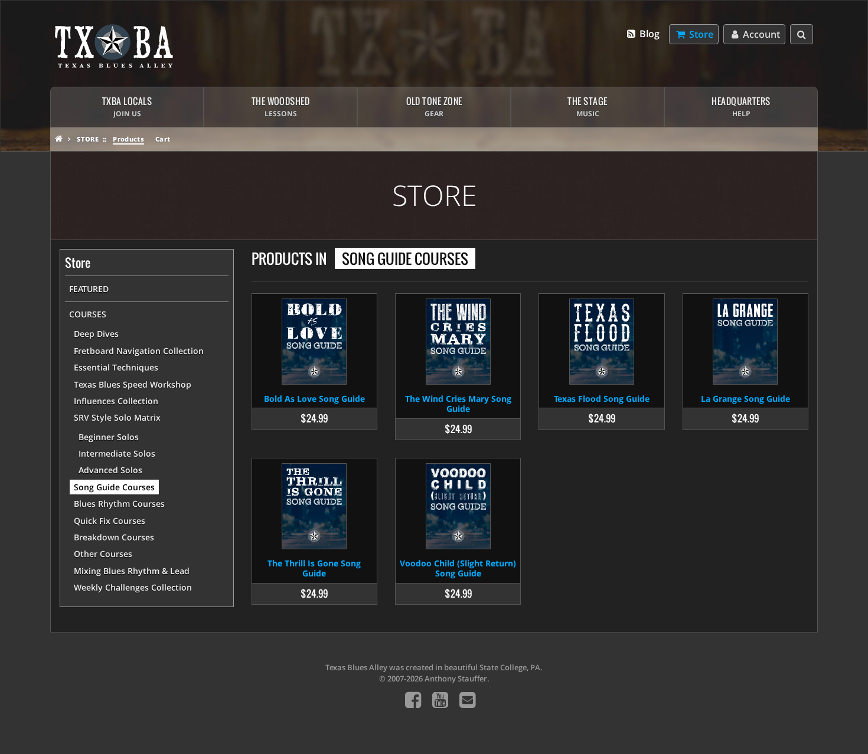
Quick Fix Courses (109, 520)
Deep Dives (96, 333)
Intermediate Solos (117, 453)
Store (88, 139)
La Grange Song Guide (745, 398)
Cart (162, 139)
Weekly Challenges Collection (133, 587)
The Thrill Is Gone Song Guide (314, 568)
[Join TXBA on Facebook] (413, 699)
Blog (648, 33)
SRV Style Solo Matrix (117, 417)
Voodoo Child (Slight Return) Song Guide (458, 568)
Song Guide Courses (114, 487)
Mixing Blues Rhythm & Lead (132, 570)
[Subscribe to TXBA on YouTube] (440, 699)
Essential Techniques (116, 367)
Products (128, 139)
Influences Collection (116, 400)
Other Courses (103, 553)
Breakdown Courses (114, 537)
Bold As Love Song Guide (314, 398)
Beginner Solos (109, 436)
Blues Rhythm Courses (119, 503)
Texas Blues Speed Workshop (132, 384)
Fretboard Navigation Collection (139, 350)
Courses (87, 314)
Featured (89, 288)
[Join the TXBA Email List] (467, 699)
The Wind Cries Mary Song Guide (458, 403)
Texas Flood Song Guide (602, 398)
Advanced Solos (110, 470)
